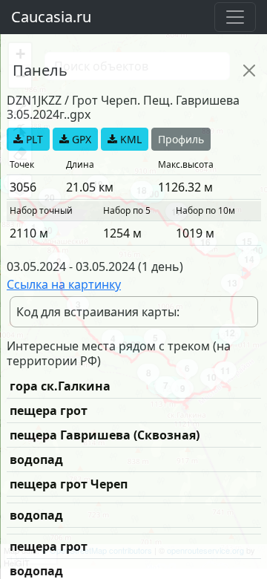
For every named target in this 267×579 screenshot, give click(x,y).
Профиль (181, 139)
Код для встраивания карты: (97, 312)
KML (129, 139)
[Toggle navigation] (235, 17)
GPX (80, 139)
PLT (33, 139)
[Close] (249, 70)
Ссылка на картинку (64, 284)
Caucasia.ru (51, 17)
